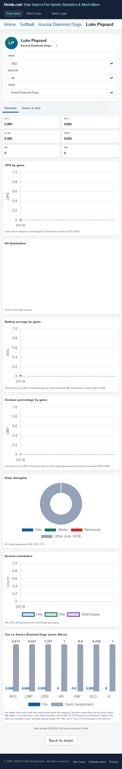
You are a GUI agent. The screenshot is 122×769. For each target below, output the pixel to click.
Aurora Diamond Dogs (60, 24)
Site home (79, 761)
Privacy (113, 761)
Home (10, 24)
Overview (10, 108)
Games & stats (31, 108)
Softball (27, 24)
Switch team (34, 13)
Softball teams (97, 761)
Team (11, 85)
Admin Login (59, 13)
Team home (13, 13)
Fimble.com (52, 4)
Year (11, 56)
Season (13, 70)
